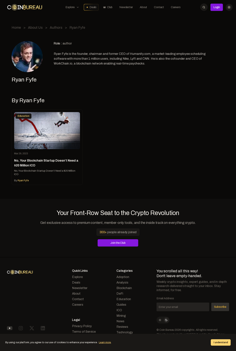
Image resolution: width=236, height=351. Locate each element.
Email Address (165, 298)
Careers (176, 7)
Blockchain (124, 288)
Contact (159, 7)
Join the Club (117, 242)
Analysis (122, 282)
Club (109, 7)
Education (123, 299)
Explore (70, 7)
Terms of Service (84, 331)
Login (216, 7)
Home (16, 27)
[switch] (163, 320)
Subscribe (220, 306)
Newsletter (126, 7)
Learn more (105, 342)
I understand (221, 342)
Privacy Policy (82, 326)
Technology (124, 332)
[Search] (204, 7)
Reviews (122, 327)
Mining (121, 315)
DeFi (119, 293)
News (120, 321)
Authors (56, 27)
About (143, 7)
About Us (35, 27)
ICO (119, 310)
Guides (121, 304)
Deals (92, 7)
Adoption (122, 277)
